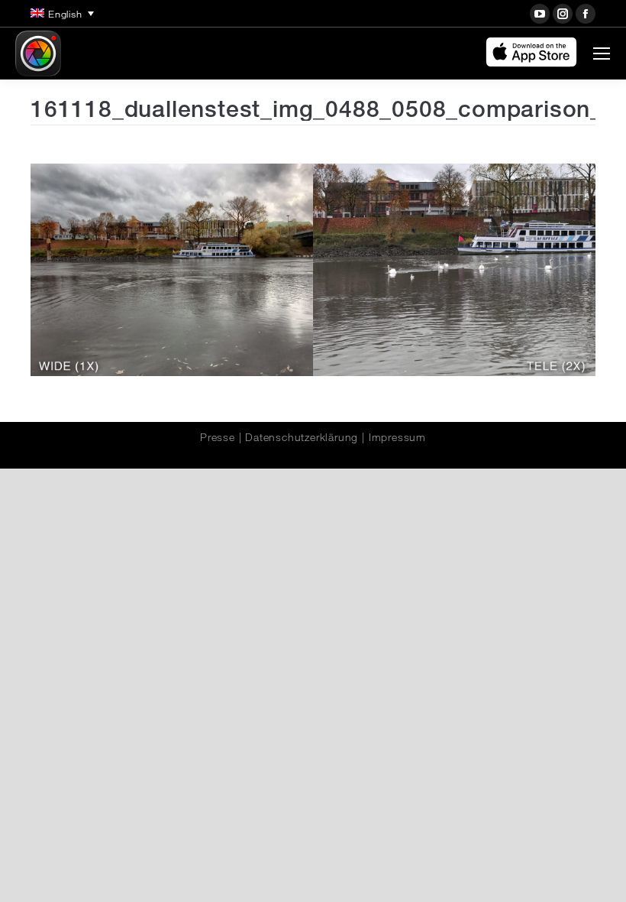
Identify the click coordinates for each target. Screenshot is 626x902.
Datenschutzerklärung (301, 437)
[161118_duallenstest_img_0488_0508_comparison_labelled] (313, 270)
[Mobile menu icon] (601, 53)
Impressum (397, 437)
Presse (217, 437)
